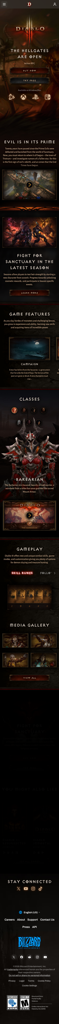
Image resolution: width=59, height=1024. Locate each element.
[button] (29, 71)
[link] (11, 97)
